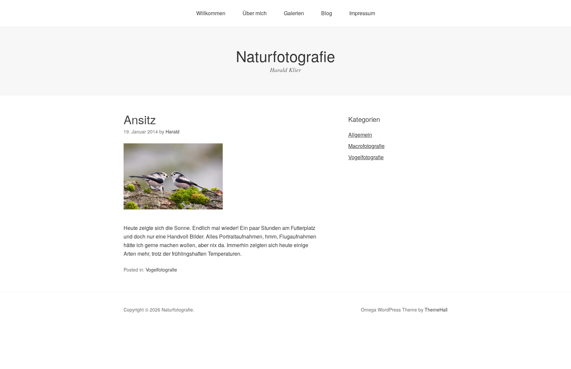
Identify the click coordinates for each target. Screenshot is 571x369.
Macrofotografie (366, 146)
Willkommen (210, 13)
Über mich (255, 13)
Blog (326, 13)
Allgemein (360, 134)
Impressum (362, 13)
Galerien (294, 13)
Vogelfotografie (161, 269)
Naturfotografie (285, 55)
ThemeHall (436, 309)
